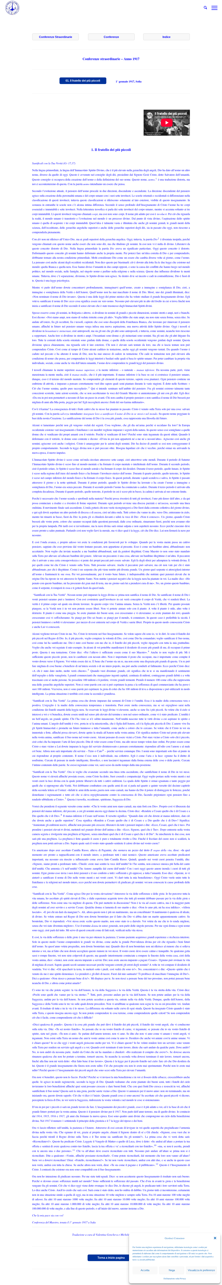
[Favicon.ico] (12, 8)
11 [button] (73, 1150)
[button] (215, 1238)
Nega (172, 1270)
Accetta (145, 1270)
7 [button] (65, 798)
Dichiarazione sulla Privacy (175, 1278)
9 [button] (88, 993)
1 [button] (156, 178)
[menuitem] (205, 8)
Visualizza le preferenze (201, 1270)
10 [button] (155, 1145)
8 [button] (61, 814)
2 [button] (158, 238)
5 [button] (88, 669)
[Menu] (213, 8)
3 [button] (88, 387)
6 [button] (103, 750)
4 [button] (148, 651)
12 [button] (157, 1163)
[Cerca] (205, 8)
